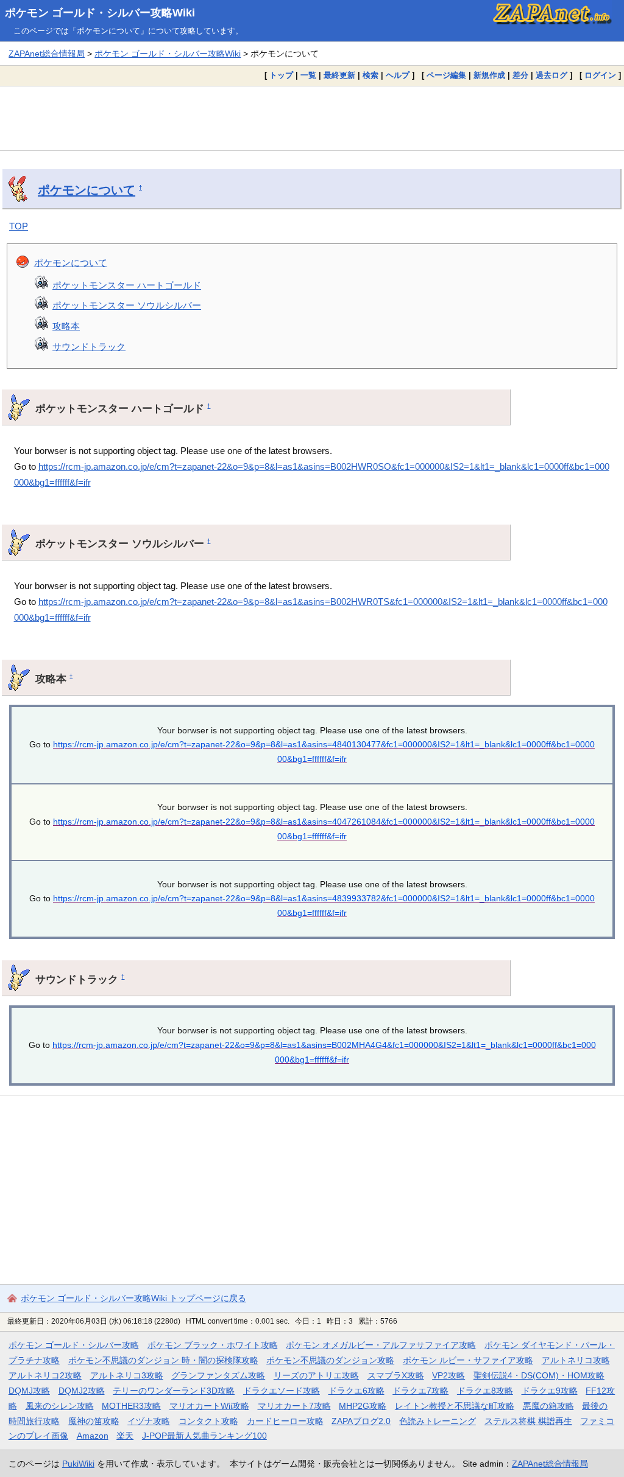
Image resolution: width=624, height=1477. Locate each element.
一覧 (308, 75)
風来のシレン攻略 (60, 1406)
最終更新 (339, 75)
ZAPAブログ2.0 (361, 1421)
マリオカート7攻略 (294, 1406)
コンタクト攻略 (208, 1421)
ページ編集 (446, 75)
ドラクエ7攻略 (420, 1390)
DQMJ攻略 (29, 1390)
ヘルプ (398, 75)
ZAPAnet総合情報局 (47, 53)
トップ (281, 75)
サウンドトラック (89, 346)
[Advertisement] (312, 118)
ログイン (600, 75)
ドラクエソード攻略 (281, 1390)
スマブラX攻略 (395, 1375)
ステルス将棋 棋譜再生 (528, 1421)
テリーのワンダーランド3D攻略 (174, 1390)
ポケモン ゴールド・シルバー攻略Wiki (100, 13)
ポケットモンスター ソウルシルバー (126, 305)
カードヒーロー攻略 (285, 1421)
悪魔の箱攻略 (548, 1406)
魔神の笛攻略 (93, 1421)
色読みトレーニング (437, 1421)
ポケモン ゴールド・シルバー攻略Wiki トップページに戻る (133, 1298)
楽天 (124, 1435)
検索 (370, 75)
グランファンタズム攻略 (218, 1375)
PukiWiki (78, 1463)
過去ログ (551, 75)
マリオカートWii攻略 (209, 1406)
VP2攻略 (448, 1375)
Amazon (92, 1435)
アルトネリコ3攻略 (126, 1375)
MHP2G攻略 (362, 1406)
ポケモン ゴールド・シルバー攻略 (74, 1345)
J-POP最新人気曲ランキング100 (204, 1435)
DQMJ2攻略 (81, 1390)
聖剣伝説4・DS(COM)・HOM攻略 (538, 1375)
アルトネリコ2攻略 (45, 1375)
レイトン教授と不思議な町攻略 (454, 1406)
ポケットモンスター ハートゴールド (126, 285)
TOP (18, 226)
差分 (520, 75)
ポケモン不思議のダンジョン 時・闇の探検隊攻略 (163, 1360)
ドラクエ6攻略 (356, 1390)
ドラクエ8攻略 (485, 1390)
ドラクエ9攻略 (550, 1390)
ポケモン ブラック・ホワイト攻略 (212, 1345)
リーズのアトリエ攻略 (316, 1375)
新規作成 (489, 75)
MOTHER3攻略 (131, 1406)
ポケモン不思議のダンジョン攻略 (330, 1360)
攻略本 (66, 326)
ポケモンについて (86, 190)
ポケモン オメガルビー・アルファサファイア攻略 (381, 1345)
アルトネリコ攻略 (576, 1360)
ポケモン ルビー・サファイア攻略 (468, 1360)
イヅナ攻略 (148, 1421)
